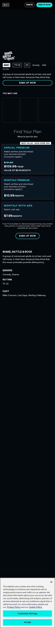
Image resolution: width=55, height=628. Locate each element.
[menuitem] (6, 5)
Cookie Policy (35, 607)
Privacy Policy (13, 607)
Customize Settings (27, 613)
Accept (27, 622)
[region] (27, 44)
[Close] (51, 582)
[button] (27, 83)
